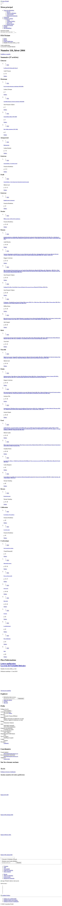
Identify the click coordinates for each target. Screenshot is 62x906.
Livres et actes (10, 14)
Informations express (7, 563)
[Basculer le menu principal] (1, 4)
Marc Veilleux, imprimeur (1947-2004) (11, 129)
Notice (5, 76)
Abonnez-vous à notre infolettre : (10, 861)
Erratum (5, 613)
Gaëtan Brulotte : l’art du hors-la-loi (10, 163)
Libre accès (9, 22)
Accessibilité (7, 869)
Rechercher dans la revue (10, 697)
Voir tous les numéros (6, 690)
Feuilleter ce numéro (5, 54)
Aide (5, 867)
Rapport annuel (10, 24)
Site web (6, 702)
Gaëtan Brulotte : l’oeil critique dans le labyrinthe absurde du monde (16, 181)
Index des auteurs (8, 700)
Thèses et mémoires (11, 13)
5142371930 (7, 759)
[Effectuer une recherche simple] (15, 32)
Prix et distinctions (7, 638)
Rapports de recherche (12, 15)
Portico (10, 713)
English (5, 26)
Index (5, 651)
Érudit (8, 20)
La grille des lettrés (7, 626)
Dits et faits (6, 601)
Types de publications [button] (9, 10)
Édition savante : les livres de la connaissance (12, 218)
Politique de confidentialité (10, 898)
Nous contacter (7, 871)
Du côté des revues (7, 496)
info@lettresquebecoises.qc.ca (11, 753)
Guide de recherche (8, 870)
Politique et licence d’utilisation (8, 771)
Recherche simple (5, 30)
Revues (8, 11)
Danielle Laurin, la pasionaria (9, 200)
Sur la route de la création (8, 548)
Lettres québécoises (8, 41)
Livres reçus (6, 588)
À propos (10, 18)
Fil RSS (5, 701)
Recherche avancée (8, 25)
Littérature (6, 743)
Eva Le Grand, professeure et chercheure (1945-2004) (13, 86)
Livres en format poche (8, 575)
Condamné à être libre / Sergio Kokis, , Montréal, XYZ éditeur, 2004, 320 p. (26, 287)
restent (7, 529)
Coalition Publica (11, 21)
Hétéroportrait (6, 145)
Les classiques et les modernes (9, 514)
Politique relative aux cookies (11, 900)
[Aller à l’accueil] (5, 1)
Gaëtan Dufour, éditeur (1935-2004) (10, 116)
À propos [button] (6, 18)
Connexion (6, 17)
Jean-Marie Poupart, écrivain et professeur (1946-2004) (14, 101)
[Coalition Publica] (5, 895)
